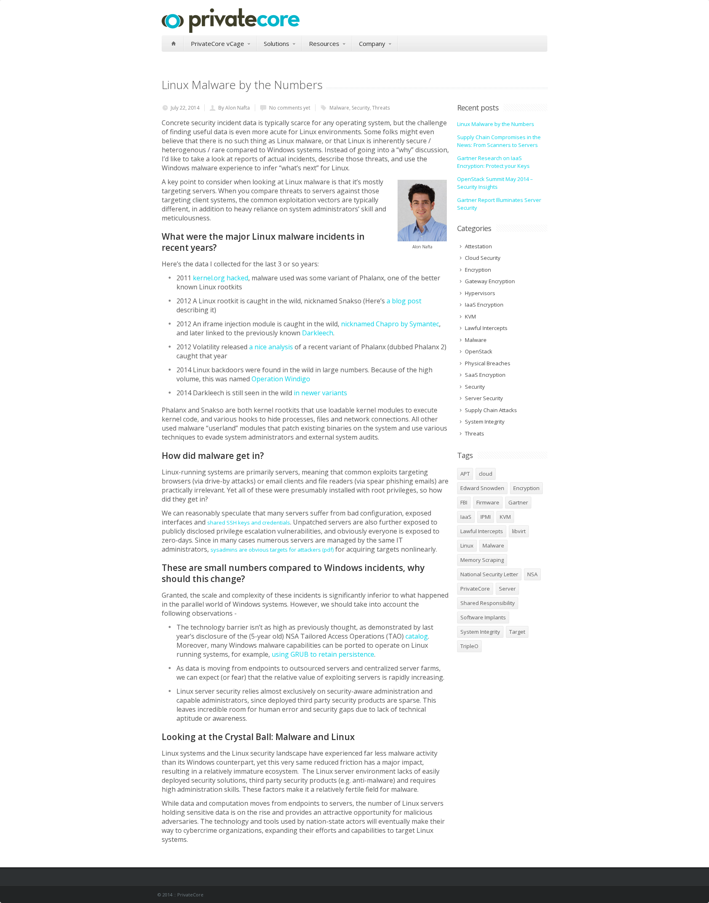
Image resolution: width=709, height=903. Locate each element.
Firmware (487, 502)
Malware (339, 107)
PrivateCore (475, 588)
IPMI (485, 516)
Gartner (518, 502)
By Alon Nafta (234, 107)
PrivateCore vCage (217, 43)
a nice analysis (271, 346)
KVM (505, 516)
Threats (381, 107)
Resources (324, 43)
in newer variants (320, 392)
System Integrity (480, 631)
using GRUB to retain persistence (323, 654)
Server (507, 588)
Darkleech (317, 332)
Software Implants (483, 617)
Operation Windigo (281, 378)
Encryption (526, 488)
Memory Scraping (482, 560)
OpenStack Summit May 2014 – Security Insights (495, 183)
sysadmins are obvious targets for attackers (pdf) (272, 549)
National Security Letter (489, 574)
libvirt (519, 531)
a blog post (404, 300)
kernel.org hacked (220, 277)
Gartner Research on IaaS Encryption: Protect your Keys (493, 162)
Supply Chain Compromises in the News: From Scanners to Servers (499, 141)
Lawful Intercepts (481, 531)
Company (372, 43)
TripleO (469, 646)
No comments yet (289, 107)
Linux (466, 545)
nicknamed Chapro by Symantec (390, 323)
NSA (532, 574)
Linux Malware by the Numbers (495, 124)
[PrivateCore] (231, 30)
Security (361, 107)
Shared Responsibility (487, 603)
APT (465, 473)
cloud (485, 473)
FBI (463, 502)
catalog (416, 636)
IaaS (465, 516)
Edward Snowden (482, 488)
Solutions (276, 43)
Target (517, 631)
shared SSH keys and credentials (248, 522)
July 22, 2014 (185, 107)
